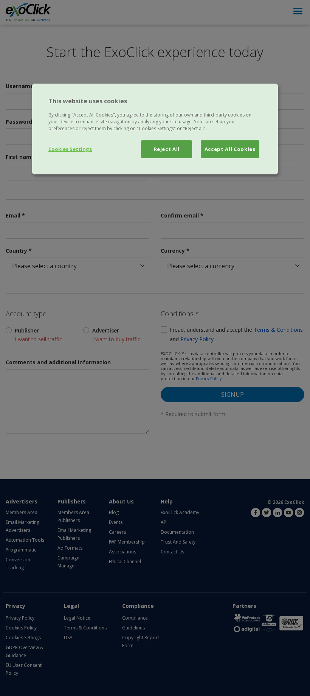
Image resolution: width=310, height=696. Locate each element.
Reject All (167, 149)
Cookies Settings (70, 149)
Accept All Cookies (230, 149)
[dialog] (155, 129)
